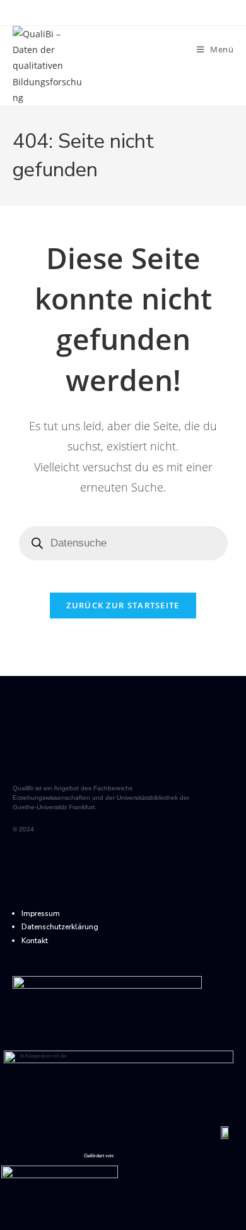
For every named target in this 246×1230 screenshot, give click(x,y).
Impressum (40, 913)
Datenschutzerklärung (59, 927)
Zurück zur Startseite (122, 605)
